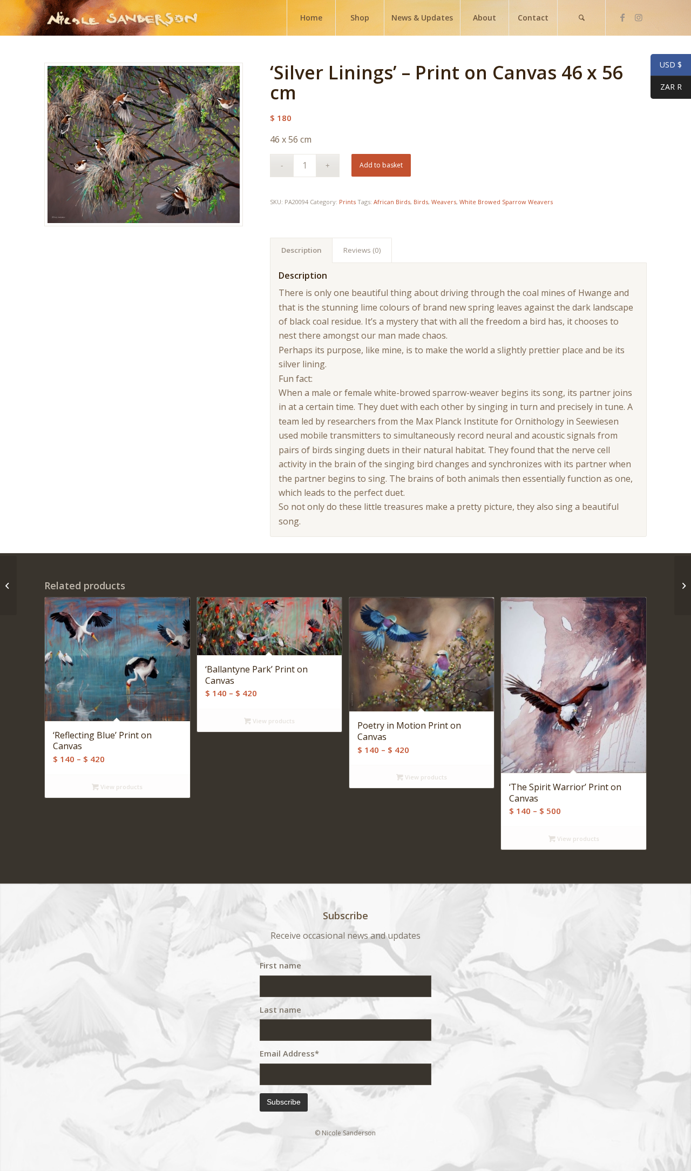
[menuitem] (311, 18)
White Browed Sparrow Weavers (506, 202)
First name (280, 965)
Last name (280, 1009)
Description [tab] (301, 250)
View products (121, 787)
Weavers (443, 202)
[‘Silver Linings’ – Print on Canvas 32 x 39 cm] (8, 585)
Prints (347, 202)
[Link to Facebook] (622, 17)
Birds (421, 202)
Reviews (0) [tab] (362, 250)
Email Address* (289, 1053)
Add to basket (381, 165)
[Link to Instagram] (639, 17)
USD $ (666, 65)
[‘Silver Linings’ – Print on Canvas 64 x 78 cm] (682, 585)
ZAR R (666, 87)
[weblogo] (122, 18)
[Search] (581, 18)
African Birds (392, 202)
